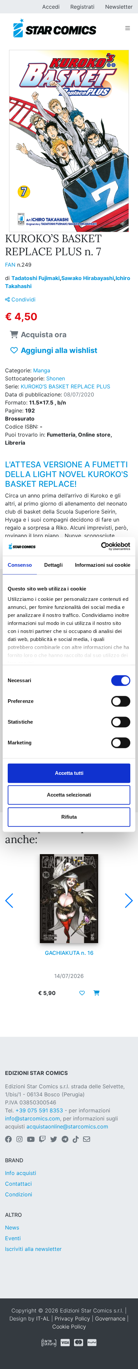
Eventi (13, 1238)
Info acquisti (20, 1173)
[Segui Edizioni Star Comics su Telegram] (65, 1139)
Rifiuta (69, 817)
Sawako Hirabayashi (88, 278)
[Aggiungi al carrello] (94, 993)
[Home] (54, 28)
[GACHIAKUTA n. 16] (69, 898)
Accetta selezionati (69, 795)
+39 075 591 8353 (39, 1110)
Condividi (23, 299)
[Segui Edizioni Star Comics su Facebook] (8, 1139)
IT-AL (43, 1318)
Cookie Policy (69, 1326)
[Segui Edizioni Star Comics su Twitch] (42, 1139)
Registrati (82, 6)
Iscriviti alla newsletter (33, 1249)
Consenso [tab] (20, 565)
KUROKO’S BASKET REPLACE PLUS (65, 386)
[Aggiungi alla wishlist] (82, 993)
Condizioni (18, 1194)
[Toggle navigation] (128, 28)
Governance (110, 1318)
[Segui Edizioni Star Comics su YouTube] (30, 1139)
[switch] (120, 701)
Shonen (55, 378)
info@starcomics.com (32, 1118)
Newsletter (119, 6)
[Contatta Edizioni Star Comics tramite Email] (86, 1139)
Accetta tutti (69, 773)
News (12, 1227)
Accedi (51, 6)
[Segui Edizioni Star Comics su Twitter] (53, 1139)
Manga (41, 370)
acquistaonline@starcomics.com (67, 1126)
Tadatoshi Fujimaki (36, 278)
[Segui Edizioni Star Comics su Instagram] (19, 1139)
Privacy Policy (72, 1318)
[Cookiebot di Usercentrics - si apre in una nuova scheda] (101, 546)
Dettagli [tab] (53, 565)
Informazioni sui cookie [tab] (102, 565)
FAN (11, 264)
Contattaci (18, 1183)
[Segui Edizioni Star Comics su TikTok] (76, 1139)
